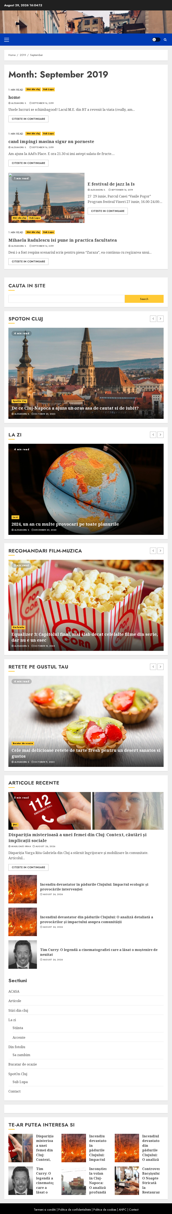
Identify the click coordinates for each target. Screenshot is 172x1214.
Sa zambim (21, 1055)
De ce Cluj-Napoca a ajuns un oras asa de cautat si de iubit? (75, 408)
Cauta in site (27, 285)
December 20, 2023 (45, 530)
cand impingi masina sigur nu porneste (51, 141)
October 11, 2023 (44, 762)
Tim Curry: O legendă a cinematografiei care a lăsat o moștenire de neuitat (99, 952)
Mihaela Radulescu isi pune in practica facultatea (62, 240)
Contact (14, 1091)
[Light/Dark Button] (156, 39)
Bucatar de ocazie (23, 743)
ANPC (122, 1210)
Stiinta (18, 1028)
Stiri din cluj (33, 89)
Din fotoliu (18, 627)
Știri (15, 824)
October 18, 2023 (44, 646)
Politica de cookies (104, 1210)
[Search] (165, 40)
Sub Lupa (48, 89)
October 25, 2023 (44, 414)
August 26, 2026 (45, 846)
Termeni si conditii (45, 1210)
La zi (15, 517)
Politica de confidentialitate (74, 1210)
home (14, 97)
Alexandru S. (19, 103)
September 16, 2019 (42, 103)
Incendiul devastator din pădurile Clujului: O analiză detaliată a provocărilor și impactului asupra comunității (96, 919)
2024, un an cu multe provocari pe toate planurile (65, 524)
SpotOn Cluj (19, 401)
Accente (19, 1037)
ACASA (13, 991)
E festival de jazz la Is (111, 184)
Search (144, 299)
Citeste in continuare (28, 119)
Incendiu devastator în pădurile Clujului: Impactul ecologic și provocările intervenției (94, 886)
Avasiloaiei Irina (21, 846)
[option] (86, 373)
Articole (14, 1001)
